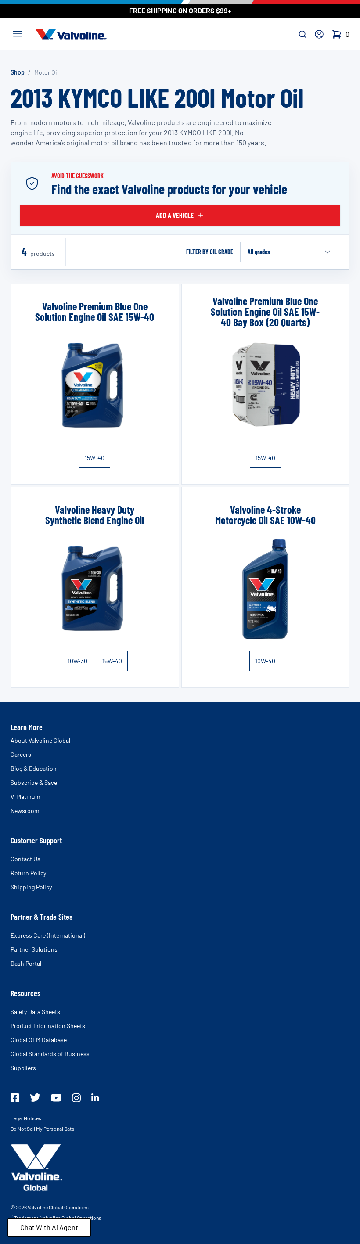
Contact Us (25, 859)
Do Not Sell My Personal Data (42, 1128)
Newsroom (25, 810)
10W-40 (265, 661)
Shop (18, 72)
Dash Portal (26, 963)
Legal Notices (26, 1118)
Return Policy (28, 873)
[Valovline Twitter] (35, 1097)
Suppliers (23, 1067)
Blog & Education (34, 768)
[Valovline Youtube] (56, 1097)
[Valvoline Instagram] (76, 1097)
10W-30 (77, 661)
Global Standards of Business (50, 1053)
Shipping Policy (31, 887)
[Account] (319, 34)
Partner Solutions (34, 949)
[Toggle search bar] (302, 34)
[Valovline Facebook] (15, 1097)
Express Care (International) (48, 935)
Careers (21, 754)
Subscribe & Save (34, 782)
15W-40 (94, 457)
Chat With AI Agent (49, 1227)
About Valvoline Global (40, 740)
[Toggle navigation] (18, 33)
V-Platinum (25, 796)
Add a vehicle (175, 215)
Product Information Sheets (48, 1025)
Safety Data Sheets (35, 1011)
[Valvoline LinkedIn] (95, 1097)
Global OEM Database (39, 1039)
